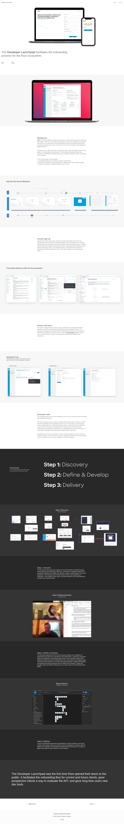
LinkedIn (59, 816)
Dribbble (63, 816)
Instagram (68, 816)
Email (54, 816)
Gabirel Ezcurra (6, 2)
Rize (38, 140)
